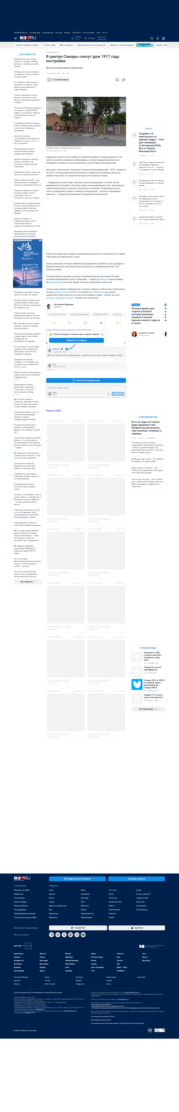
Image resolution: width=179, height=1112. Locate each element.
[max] (70, 934)
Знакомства (47, 33)
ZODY (98, 33)
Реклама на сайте (21, 890)
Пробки (90, 38)
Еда (50, 910)
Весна (51, 898)
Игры (105, 33)
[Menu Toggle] (15, 38)
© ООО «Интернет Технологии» (25, 1030)
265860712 (56, 349)
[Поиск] (152, 38)
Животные (53, 913)
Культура (85, 898)
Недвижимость (21, 33)
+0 (116, 360)
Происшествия (115, 902)
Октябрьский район (100, 314)
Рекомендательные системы (101, 1020)
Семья (111, 917)
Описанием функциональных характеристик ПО (107, 1006)
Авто (51, 890)
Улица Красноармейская (79, 314)
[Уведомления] (158, 38)
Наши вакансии (21, 906)
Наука (83, 910)
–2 (123, 360)
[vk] (57, 934)
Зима (83, 890)
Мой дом (85, 906)
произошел (102, 279)
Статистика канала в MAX (25, 917)
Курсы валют (88, 33)
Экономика (141, 906)
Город (51, 902)
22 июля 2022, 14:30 (53, 73)
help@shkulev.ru (30, 1013)
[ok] (64, 934)
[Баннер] (145, 45)
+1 (116, 374)
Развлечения (114, 910)
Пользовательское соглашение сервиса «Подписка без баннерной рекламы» (118, 1023)
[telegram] (51, 934)
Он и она (112, 890)
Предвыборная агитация (24, 913)
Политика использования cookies (102, 1016)
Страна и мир (142, 898)
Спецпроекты (142, 910)
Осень (111, 894)
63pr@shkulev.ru (123, 999)
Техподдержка (20, 910)
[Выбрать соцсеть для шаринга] (123, 79)
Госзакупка (117, 314)
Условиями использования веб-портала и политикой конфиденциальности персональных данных (125, 1008)
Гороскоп (76, 33)
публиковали (56, 282)
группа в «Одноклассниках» (60, 297)
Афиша (67, 33)
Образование (86, 917)
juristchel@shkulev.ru (70, 1011)
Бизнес (52, 894)
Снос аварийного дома (56, 314)
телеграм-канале (61, 292)
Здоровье (53, 917)
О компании (19, 898)
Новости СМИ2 (53, 410)
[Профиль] (163, 38)
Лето (83, 902)
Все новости (28, 54)
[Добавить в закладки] (117, 79)
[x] (76, 934)
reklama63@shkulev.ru (132, 992)
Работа (112, 906)
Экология (140, 902)
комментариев (60, 79)
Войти (55, 395)
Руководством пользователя (101, 1004)
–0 (123, 374)
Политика (113, 898)
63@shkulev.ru (40, 1009)
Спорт (138, 890)
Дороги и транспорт (57, 906)
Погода (58, 33)
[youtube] (83, 934)
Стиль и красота (143, 894)
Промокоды (35, 33)
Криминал (85, 894)
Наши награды (20, 902)
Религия (112, 913)
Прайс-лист (19, 894)
